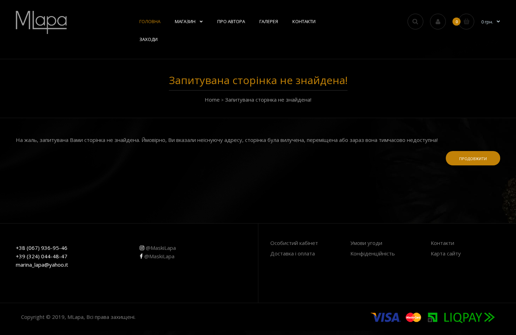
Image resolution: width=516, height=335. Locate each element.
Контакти (442, 242)
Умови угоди (366, 242)
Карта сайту (446, 253)
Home (212, 99)
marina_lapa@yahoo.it (42, 264)
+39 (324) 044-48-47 (41, 256)
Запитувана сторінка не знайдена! (268, 99)
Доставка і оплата (292, 253)
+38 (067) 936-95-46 (41, 247)
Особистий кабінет (294, 242)
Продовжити (473, 158)
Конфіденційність (372, 253)
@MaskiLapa (160, 247)
